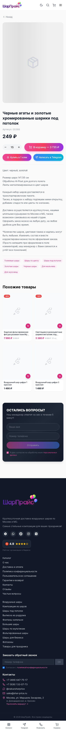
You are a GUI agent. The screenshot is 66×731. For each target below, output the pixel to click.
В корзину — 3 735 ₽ (46, 147)
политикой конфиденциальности (32, 667)
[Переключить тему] (41, 5)
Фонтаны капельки (13, 619)
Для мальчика (48, 266)
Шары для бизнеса (13, 637)
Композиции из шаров (15, 606)
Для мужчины (11, 272)
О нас (6, 562)
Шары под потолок (52, 260)
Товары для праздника (15, 646)
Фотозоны (8, 642)
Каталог (7, 558)
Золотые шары (11, 266)
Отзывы (7, 589)
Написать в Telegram (50, 157)
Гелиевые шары (11, 260)
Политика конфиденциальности (20, 571)
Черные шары (30, 266)
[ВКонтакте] (36, 534)
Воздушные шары (12, 602)
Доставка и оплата (13, 567)
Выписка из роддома (14, 615)
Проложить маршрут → (17, 704)
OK (59, 662)
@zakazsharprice (15, 688)
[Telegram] (5, 534)
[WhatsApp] (13, 534)
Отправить (33, 445)
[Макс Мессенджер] (21, 534)
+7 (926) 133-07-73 (17, 684)
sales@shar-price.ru (16, 693)
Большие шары (11, 624)
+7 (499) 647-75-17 (17, 679)
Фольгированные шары (15, 633)
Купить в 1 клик (18, 157)
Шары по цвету (32, 260)
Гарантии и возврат (13, 580)
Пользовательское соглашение (19, 575)
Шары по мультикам (14, 628)
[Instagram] (28, 534)
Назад (9, 16)
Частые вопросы (12, 593)
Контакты (8, 584)
